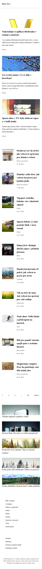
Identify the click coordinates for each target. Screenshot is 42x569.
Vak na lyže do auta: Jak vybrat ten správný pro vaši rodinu (28, 296)
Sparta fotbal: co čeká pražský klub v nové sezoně (27, 225)
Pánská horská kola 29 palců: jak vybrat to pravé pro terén (27, 272)
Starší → (37, 395)
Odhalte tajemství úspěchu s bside (15, 416)
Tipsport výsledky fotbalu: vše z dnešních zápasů (28, 201)
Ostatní (4, 49)
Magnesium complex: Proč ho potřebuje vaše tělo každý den (28, 367)
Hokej (18, 255)
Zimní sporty (20, 303)
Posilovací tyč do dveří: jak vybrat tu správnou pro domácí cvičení (28, 154)
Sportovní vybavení (22, 184)
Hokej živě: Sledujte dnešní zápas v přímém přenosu (28, 248)
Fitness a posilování (22, 161)
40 (28, 395)
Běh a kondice (21, 350)
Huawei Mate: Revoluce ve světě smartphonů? (20, 433)
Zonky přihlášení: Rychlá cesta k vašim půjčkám (21, 486)
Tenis (18, 326)
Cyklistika (20, 279)
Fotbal (4, 136)
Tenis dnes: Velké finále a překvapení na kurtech (28, 319)
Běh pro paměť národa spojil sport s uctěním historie (28, 343)
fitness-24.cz (6, 4)
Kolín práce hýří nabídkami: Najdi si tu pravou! (20, 469)
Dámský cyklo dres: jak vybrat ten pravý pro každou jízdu (28, 177)
